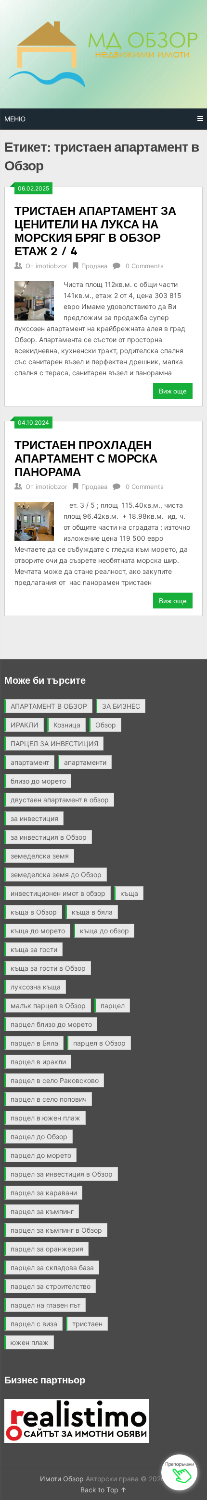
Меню (15, 119)
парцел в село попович (49, 1099)
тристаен (87, 1324)
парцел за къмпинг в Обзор (56, 1230)
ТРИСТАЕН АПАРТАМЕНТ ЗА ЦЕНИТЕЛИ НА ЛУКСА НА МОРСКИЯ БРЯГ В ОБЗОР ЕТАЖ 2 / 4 (95, 230)
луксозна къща (36, 987)
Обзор (105, 725)
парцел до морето (41, 1155)
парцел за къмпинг (42, 1211)
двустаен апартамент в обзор (60, 800)
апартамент (30, 762)
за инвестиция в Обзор (49, 837)
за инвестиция (34, 818)
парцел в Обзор (99, 1043)
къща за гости (34, 949)
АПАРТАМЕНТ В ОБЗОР (49, 706)
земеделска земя (40, 856)
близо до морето (38, 781)
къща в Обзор (34, 912)
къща (129, 893)
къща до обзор (104, 931)
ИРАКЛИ (25, 725)
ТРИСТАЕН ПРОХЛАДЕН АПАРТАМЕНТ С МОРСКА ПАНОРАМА (85, 458)
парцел (113, 1005)
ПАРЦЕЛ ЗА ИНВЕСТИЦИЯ (54, 743)
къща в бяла (92, 912)
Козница (66, 725)
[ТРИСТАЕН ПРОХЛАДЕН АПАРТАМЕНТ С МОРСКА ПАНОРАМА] (34, 520)
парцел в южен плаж (45, 1118)
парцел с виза (34, 1324)
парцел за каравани (44, 1193)
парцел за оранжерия (47, 1249)
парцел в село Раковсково (55, 1080)
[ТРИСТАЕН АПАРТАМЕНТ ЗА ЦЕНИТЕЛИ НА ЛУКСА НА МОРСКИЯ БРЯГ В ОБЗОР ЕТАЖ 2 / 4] (34, 300)
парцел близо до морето (51, 1024)
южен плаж (30, 1342)
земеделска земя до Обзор (56, 874)
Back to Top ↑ (103, 1490)
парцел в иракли (38, 1062)
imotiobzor (51, 266)
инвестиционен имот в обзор (58, 893)
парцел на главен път (45, 1305)
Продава (94, 266)
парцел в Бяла (34, 1043)
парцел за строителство (51, 1286)
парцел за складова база (52, 1267)
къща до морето (38, 931)
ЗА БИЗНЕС (121, 706)
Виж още (173, 390)
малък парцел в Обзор (48, 1005)
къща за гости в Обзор (48, 968)
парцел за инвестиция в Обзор (62, 1174)
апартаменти (85, 762)
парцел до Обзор (39, 1136)
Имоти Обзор (62, 1479)
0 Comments (145, 266)
